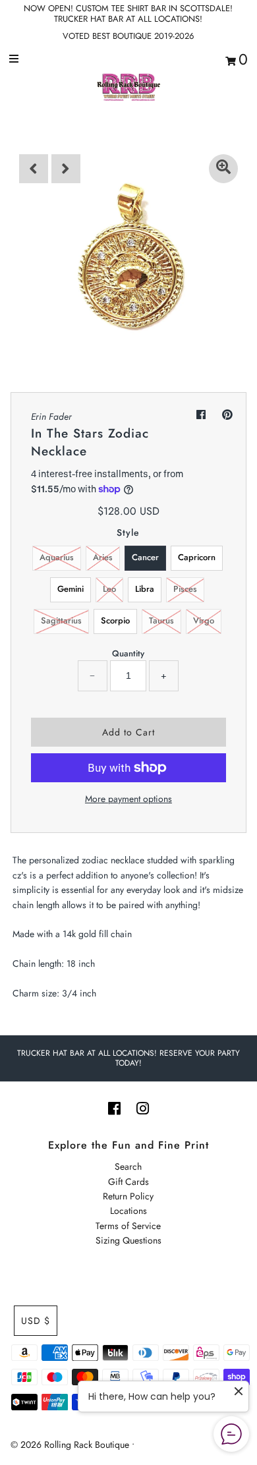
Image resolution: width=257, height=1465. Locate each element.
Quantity (128, 653)
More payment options (128, 798)
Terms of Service (128, 1225)
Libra (144, 589)
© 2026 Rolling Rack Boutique (71, 1444)
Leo (109, 589)
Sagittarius (61, 620)
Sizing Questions (128, 1240)
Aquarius (57, 557)
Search (128, 1166)
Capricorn (196, 557)
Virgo (203, 620)
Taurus (161, 620)
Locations (128, 1210)
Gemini (70, 589)
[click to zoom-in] (223, 168)
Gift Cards (128, 1181)
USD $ (35, 1320)
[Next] (65, 168)
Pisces (185, 589)
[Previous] (33, 168)
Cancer (145, 557)
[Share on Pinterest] (227, 414)
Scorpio (115, 620)
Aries (103, 557)
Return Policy (128, 1196)
